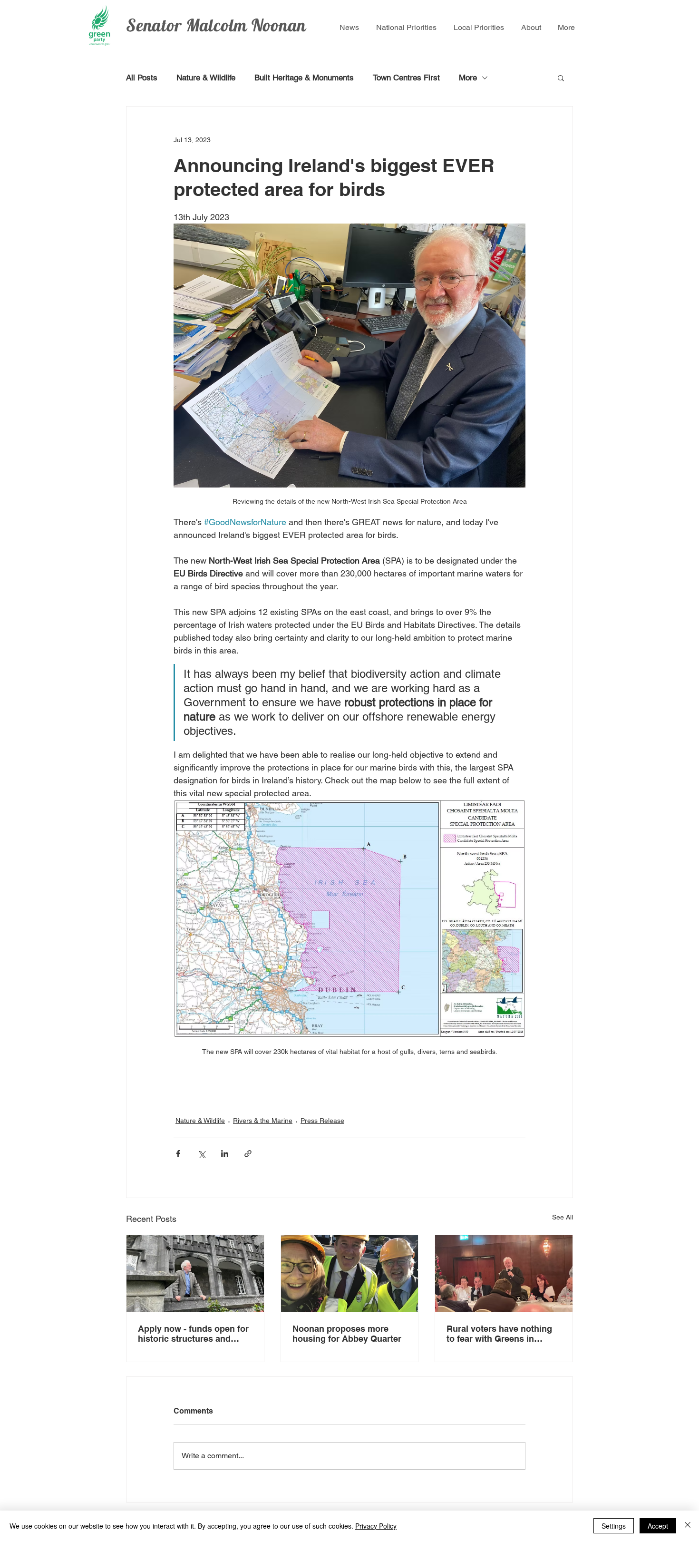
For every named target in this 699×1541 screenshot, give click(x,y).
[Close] (687, 1525)
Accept (658, 1526)
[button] (560, 77)
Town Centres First (406, 77)
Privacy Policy (376, 1526)
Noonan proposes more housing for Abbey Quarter (348, 1334)
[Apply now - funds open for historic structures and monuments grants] (195, 1273)
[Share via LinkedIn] (224, 1153)
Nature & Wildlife (205, 77)
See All (562, 1217)
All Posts (141, 77)
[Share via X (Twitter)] (201, 1153)
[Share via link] (247, 1153)
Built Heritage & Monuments (304, 77)
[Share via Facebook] (178, 1153)
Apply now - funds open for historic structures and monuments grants (193, 1334)
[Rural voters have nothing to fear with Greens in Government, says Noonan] (504, 1273)
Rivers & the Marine (262, 1120)
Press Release (322, 1120)
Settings (614, 1526)
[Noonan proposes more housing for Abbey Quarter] (349, 1273)
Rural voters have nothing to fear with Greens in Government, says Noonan (502, 1334)
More (468, 77)
